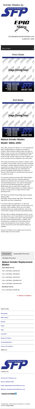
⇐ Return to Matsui (24, 295)
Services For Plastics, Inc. (19, 404)
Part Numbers (6, 254)
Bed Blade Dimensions (9, 258)
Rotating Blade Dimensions (21, 254)
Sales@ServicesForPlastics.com (22, 36)
